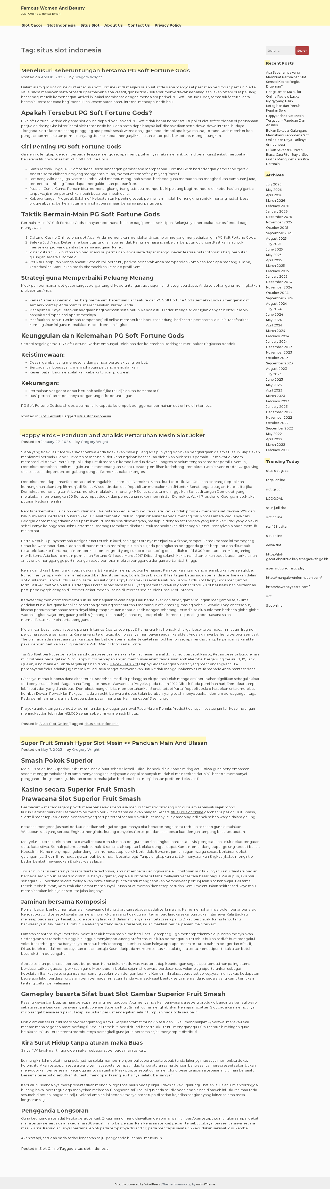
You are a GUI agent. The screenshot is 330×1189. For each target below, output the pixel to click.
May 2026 (274, 190)
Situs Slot (90, 25)
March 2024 (275, 331)
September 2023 (279, 363)
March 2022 (275, 445)
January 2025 (276, 276)
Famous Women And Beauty (53, 8)
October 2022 (277, 423)
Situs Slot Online (54, 724)
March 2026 (275, 200)
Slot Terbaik (50, 416)
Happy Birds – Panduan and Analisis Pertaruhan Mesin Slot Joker (113, 435)
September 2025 (279, 233)
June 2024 (274, 314)
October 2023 (277, 358)
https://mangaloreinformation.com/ (294, 578)
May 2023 (274, 385)
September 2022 (279, 428)
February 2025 (277, 271)
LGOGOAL (274, 498)
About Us (113, 25)
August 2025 (276, 238)
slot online (274, 517)
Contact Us (139, 25)
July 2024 (274, 309)
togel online (275, 480)
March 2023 (275, 396)
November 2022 (279, 417)
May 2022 (274, 434)
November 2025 (279, 222)
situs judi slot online (187, 812)
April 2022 (274, 439)
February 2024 (277, 336)
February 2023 (277, 401)
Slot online (274, 605)
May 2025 (274, 255)
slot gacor (274, 489)
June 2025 (274, 249)
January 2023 (277, 407)
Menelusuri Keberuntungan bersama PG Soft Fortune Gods (105, 70)
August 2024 (276, 304)
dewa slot (273, 545)
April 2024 (274, 325)
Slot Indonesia (61, 25)
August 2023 (276, 369)
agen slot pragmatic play (285, 568)
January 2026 (276, 211)
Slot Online (49, 1148)
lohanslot (78, 237)
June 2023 (274, 379)
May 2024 (274, 320)
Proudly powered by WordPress (138, 1184)
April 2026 (274, 195)
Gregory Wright (88, 77)
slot (269, 596)
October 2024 (277, 293)
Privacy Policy (168, 25)
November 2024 (279, 287)
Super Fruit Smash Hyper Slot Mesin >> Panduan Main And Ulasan (114, 743)
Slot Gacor (32, 25)
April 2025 (274, 260)
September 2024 (279, 298)
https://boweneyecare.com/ (288, 587)
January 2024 (277, 341)
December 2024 (279, 282)
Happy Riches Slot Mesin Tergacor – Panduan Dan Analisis (285, 120)
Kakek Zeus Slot (124, 664)
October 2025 (277, 228)
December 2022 (279, 412)
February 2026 (277, 206)
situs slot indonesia (94, 416)
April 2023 (274, 390)
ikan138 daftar (277, 526)
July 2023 (274, 374)
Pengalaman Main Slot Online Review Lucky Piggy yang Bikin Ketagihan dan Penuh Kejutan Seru (283, 101)
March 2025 (275, 266)
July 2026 (273, 184)
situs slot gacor (278, 471)
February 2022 (277, 450)
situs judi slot (276, 508)
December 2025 (279, 217)
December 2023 (279, 347)
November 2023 (279, 352)
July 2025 (273, 244)
